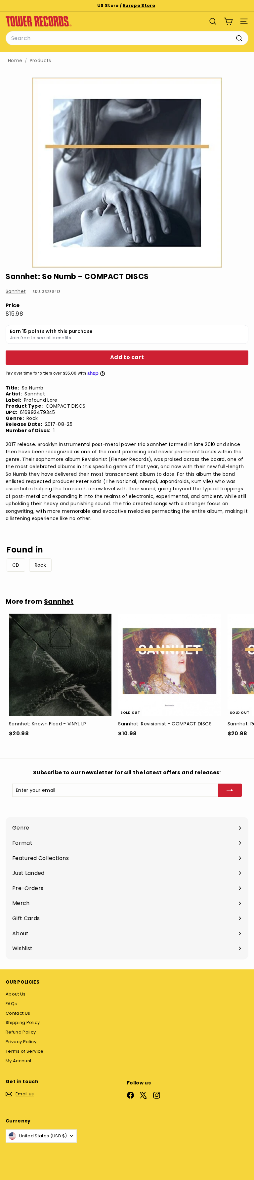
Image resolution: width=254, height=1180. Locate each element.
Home (15, 61)
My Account (19, 1061)
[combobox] (127, 38)
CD (16, 565)
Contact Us (18, 1013)
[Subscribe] (230, 790)
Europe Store (139, 5)
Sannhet (16, 291)
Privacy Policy (21, 1041)
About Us (16, 994)
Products (40, 61)
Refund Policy (21, 1032)
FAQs (11, 1003)
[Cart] (228, 21)
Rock (40, 565)
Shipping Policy (23, 1022)
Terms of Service (25, 1051)
